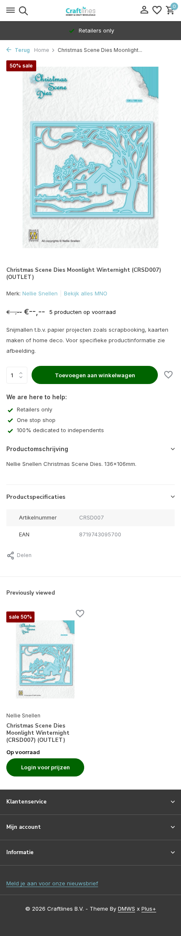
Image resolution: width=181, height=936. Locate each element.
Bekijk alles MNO (85, 293)
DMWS (126, 908)
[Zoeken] (22, 10)
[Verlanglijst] (157, 10)
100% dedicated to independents (60, 430)
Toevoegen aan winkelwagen (95, 375)
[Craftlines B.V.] (90, 10)
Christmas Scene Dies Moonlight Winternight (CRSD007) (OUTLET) (37, 733)
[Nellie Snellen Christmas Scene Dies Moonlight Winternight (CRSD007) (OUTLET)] (45, 659)
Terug (21, 50)
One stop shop (36, 420)
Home (41, 50)
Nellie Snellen (40, 293)
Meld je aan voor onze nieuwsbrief (52, 883)
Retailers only (34, 409)
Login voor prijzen (45, 767)
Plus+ (148, 908)
